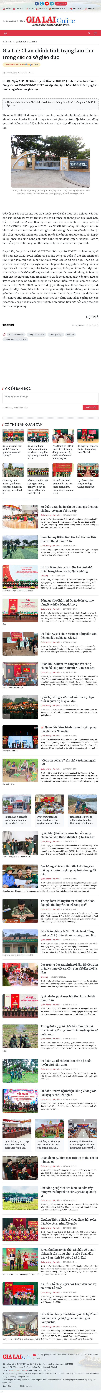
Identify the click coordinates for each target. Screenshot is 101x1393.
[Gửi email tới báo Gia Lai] (52, 4)
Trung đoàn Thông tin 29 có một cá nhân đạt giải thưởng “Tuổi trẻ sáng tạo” (68, 902)
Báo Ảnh (19, 9)
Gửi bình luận (90, 407)
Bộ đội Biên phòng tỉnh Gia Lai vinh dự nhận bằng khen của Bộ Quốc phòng (66, 569)
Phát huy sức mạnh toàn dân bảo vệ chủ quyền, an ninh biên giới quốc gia (48, 820)
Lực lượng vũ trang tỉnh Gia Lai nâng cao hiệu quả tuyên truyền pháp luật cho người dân (68, 870)
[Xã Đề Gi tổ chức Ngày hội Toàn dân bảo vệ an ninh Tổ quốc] (20, 1294)
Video (8, 9)
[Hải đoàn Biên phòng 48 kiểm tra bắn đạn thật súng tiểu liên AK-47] (82, 804)
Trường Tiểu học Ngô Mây (15, 339)
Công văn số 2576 (36, 334)
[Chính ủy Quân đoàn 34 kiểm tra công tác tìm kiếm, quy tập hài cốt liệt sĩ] (13, 470)
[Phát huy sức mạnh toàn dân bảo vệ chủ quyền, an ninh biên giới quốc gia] (49, 804)
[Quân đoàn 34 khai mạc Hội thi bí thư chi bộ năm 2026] (20, 1168)
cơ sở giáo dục (56, 334)
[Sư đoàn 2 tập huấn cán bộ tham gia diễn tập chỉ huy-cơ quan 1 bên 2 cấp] (20, 516)
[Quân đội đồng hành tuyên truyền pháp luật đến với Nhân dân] (20, 737)
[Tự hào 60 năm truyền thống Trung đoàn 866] (88, 470)
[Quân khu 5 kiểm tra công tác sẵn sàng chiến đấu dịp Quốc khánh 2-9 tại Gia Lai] (20, 674)
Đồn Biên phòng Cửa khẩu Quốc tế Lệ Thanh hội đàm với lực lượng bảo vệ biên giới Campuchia (69, 1318)
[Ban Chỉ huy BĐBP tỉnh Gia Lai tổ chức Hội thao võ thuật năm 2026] (20, 547)
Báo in (31, 9)
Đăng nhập (61, 3)
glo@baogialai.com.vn (18, 1370)
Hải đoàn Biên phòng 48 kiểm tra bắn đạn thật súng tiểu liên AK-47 (82, 820)
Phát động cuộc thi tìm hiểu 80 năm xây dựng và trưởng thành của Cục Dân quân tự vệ (68, 1191)
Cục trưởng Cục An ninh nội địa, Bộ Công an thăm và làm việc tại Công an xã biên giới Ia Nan (69, 968)
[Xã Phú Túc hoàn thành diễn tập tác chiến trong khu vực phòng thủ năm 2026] (63, 470)
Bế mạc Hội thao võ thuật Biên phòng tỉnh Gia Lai (87, 449)
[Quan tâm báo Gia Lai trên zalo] (42, 4)
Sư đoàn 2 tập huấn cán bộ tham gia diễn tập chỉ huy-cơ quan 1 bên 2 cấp (70, 508)
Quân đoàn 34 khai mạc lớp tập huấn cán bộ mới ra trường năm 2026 (17, 1144)
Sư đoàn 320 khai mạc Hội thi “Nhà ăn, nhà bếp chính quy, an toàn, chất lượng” (48, 1144)
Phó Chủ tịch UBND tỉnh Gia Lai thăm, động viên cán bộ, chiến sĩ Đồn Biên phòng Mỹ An (62, 452)
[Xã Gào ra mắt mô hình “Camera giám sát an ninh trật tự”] (13, 436)
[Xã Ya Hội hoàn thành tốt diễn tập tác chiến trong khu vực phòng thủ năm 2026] (38, 436)
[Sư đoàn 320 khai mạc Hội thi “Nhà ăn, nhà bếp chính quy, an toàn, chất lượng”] (49, 1128)
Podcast (43, 9)
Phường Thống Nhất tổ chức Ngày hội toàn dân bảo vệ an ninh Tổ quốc (68, 1221)
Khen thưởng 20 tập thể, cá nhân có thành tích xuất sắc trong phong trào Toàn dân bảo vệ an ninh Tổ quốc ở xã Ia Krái (68, 1253)
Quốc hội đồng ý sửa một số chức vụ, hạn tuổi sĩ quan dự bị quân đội (67, 699)
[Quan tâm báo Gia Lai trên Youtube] (47, 4)
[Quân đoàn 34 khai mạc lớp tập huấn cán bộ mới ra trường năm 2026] (16, 1128)
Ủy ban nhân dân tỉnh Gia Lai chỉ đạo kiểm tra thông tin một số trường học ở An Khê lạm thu (51, 104)
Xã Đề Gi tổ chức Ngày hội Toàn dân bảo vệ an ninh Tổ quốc (68, 1286)
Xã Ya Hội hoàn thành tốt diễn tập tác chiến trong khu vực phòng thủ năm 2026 (37, 452)
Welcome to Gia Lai (60, 9)
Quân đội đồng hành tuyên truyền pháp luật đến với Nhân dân (69, 729)
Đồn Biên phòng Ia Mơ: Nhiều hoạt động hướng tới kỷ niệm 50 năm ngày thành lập (68, 933)
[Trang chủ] (5, 33)
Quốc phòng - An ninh (26, 42)
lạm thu (70, 334)
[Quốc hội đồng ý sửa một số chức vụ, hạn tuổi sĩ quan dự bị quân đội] (20, 707)
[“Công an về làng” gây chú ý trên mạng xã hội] (20, 770)
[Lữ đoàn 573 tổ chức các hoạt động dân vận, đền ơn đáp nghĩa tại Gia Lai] (20, 644)
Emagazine (77, 9)
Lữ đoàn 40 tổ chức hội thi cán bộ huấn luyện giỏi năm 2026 (66, 1062)
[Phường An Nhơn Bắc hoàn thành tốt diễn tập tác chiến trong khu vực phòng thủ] (16, 804)
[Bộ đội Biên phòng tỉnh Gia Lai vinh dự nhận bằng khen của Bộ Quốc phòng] (20, 577)
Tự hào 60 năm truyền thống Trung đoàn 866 (86, 483)
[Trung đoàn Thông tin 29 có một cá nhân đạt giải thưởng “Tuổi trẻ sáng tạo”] (20, 911)
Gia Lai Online (16, 1356)
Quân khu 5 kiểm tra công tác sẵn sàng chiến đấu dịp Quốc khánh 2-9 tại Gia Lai (67, 665)
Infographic (93, 9)
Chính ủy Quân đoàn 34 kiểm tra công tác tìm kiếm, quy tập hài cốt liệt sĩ (12, 486)
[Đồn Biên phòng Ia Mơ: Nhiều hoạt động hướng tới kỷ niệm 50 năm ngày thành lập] (20, 941)
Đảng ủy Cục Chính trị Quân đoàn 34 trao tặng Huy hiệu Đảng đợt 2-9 (67, 602)
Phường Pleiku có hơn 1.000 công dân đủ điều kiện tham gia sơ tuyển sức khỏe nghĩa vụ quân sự (82, 1144)
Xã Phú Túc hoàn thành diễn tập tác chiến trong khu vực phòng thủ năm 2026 (62, 486)
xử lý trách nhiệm (16, 334)
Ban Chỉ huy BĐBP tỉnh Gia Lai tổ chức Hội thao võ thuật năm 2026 (68, 539)
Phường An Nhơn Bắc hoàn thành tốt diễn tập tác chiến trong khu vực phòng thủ (16, 820)
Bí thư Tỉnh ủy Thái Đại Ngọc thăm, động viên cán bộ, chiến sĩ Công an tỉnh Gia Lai (37, 486)
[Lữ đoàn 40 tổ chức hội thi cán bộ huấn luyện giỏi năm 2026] (20, 1071)
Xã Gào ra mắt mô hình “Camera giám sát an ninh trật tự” (11, 451)
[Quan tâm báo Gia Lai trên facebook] (37, 4)
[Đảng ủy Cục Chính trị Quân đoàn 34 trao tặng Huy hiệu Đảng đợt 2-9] (20, 610)
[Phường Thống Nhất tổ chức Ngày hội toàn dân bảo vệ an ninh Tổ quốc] (20, 1229)
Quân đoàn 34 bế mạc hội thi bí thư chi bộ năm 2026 (68, 998)
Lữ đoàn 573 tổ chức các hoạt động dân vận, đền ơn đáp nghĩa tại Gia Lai (69, 635)
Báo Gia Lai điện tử (50, 21)
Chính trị (6, 42)
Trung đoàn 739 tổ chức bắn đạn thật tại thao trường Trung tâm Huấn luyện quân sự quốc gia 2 (69, 1030)
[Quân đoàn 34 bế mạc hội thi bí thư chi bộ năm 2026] (20, 1006)
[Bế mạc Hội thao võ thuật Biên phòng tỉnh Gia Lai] (88, 436)
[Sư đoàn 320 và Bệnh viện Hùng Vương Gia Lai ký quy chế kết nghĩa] (20, 1101)
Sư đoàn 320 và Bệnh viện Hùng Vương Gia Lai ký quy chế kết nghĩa (68, 1092)
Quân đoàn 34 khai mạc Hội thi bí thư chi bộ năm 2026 (69, 1159)
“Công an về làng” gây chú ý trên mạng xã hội (68, 762)
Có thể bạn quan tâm (24, 424)
